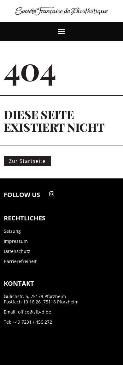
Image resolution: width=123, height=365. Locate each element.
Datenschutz (17, 251)
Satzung (12, 231)
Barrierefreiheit (20, 261)
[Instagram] (52, 194)
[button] (61, 32)
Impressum (16, 241)
